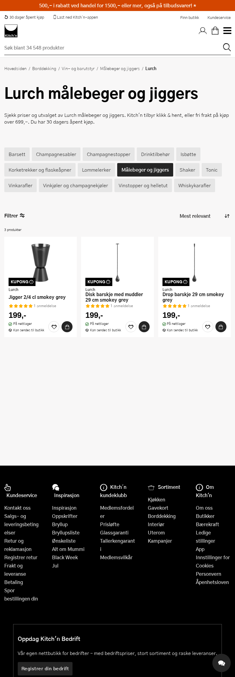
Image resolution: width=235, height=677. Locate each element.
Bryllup (60, 524)
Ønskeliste (64, 540)
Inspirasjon (64, 507)
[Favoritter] (53, 326)
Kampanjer (160, 540)
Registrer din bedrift (45, 668)
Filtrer (11, 215)
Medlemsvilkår (116, 557)
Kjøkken (156, 499)
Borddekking (44, 68)
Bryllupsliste (66, 532)
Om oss (204, 507)
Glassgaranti (114, 532)
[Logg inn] (203, 30)
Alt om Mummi (68, 548)
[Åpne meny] (227, 30)
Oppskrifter (64, 515)
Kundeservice (219, 17)
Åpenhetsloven (212, 582)
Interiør (156, 524)
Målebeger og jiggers (120, 68)
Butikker (205, 515)
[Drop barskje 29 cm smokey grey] (194, 262)
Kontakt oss (17, 507)
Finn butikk (189, 17)
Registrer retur (20, 557)
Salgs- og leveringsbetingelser (21, 524)
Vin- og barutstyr (78, 68)
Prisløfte (109, 524)
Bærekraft (207, 524)
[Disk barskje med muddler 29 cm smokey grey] (117, 262)
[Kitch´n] (11, 31)
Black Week (65, 557)
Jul (55, 565)
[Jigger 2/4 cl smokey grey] (41, 262)
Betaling (13, 582)
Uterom (156, 532)
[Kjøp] (67, 326)
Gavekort (158, 507)
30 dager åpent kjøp (26, 17)
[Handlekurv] (215, 30)
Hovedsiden (15, 68)
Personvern (208, 573)
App (200, 548)
